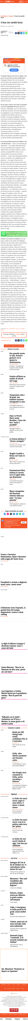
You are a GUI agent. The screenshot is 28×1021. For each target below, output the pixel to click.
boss (7, 328)
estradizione (12, 328)
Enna (5, 988)
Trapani (22, 988)
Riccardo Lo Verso (15, 426)
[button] (2, 978)
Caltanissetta (24, 984)
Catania (13, 984)
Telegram (14, 1019)
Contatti (10, 1014)
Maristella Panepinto (11, 32)
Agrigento (18, 984)
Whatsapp (5, 1019)
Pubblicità (15, 1014)
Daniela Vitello (14, 364)
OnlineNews (5, 561)
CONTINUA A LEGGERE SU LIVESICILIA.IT (14, 346)
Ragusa (13, 988)
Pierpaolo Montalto (18, 847)
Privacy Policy (4, 1014)
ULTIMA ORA (3, 984)
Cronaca (11, 16)
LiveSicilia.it (4, 16)
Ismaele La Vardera (18, 809)
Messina (9, 988)
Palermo (9, 984)
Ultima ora (22, 1019)
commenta (18, 334)
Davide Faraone (17, 828)
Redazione (13, 479)
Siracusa (18, 988)
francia (17, 328)
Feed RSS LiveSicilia (22, 1014)
